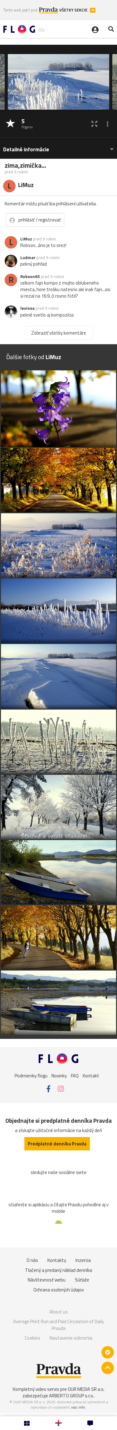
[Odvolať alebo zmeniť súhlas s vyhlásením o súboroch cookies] (107, 1352)
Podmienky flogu (31, 1075)
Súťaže (82, 1280)
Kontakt (91, 1075)
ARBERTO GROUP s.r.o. (71, 1395)
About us (58, 1312)
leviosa (27, 308)
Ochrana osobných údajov (58, 1289)
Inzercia (83, 1260)
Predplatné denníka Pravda (57, 1143)
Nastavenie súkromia (71, 1338)
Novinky (59, 1075)
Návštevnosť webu (47, 1280)
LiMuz (26, 239)
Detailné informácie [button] (26, 150)
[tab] (58, 146)
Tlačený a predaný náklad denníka (58, 1270)
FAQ (75, 1075)
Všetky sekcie (73, 10)
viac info (78, 1407)
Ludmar (28, 257)
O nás (32, 1260)
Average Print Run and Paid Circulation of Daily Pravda (58, 1325)
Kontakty (56, 1260)
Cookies (32, 1338)
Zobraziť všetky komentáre (58, 332)
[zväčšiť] (94, 124)
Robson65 (30, 276)
